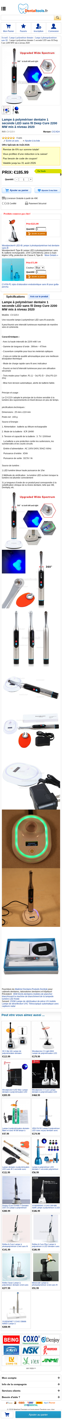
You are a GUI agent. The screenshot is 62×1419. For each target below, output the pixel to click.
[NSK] (30, 1350)
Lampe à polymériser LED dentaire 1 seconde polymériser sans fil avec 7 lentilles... (45, 1169)
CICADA (56, 131)
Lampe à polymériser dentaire (21, 37)
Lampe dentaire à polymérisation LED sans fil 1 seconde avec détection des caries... (15, 1169)
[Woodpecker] (50, 1350)
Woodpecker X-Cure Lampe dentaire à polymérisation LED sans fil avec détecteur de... (44, 1092)
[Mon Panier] (7, 1415)
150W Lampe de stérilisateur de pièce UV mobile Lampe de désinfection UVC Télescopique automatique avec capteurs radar (30, 1003)
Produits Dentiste (40, 989)
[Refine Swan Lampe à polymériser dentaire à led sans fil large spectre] (16, 1267)
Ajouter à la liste (32, 141)
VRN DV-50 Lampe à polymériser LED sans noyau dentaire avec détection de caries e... (46, 1130)
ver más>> (31, 1368)
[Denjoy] (50, 1339)
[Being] (11, 1339)
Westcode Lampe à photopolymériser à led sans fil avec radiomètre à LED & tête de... (44, 1286)
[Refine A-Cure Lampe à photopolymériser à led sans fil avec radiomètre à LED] (16, 1229)
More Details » (51, 255)
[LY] (11, 1361)
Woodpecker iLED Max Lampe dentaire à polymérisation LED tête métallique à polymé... (15, 1092)
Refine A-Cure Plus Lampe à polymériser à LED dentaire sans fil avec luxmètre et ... (45, 1246)
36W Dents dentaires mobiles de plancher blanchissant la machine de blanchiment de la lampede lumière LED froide (28, 996)
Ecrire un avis (12, 141)
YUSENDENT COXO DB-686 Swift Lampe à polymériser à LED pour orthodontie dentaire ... (46, 1208)
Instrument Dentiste (38, 1409)
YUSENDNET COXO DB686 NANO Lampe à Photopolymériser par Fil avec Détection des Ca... (14, 1324)
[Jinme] (50, 1361)
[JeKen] (11, 1350)
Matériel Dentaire (23, 989)
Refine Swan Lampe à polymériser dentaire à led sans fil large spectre (15, 1285)
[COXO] (30, 1339)
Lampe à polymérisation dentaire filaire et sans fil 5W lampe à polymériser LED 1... (15, 1130)
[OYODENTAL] (50, 1402)
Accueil (4, 37)
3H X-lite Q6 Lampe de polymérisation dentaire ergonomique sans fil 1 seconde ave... (15, 1054)
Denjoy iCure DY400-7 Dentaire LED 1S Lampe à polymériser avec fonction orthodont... (15, 1208)
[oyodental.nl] (31, 1405)
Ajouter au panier (38, 1414)
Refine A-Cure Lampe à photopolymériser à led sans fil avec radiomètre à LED (15, 1246)
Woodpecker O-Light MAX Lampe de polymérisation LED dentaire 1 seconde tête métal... (45, 1053)
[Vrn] (30, 1361)
